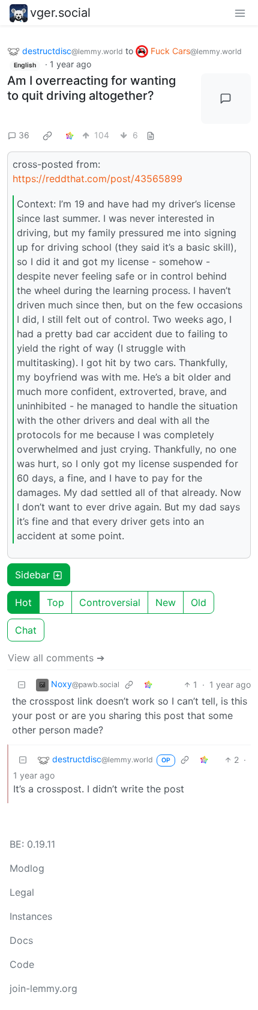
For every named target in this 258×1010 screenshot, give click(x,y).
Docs (21, 940)
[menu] (240, 13)
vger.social (60, 12)
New (165, 602)
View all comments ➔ (56, 658)
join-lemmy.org (43, 988)
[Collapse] (21, 684)
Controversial (109, 602)
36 (24, 135)
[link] (47, 135)
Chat (26, 630)
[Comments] (226, 98)
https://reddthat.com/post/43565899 (97, 179)
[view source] (150, 135)
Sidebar (32, 575)
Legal (22, 892)
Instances (31, 916)
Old (198, 602)
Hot (23, 602)
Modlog (27, 868)
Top (55, 602)
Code (22, 964)
